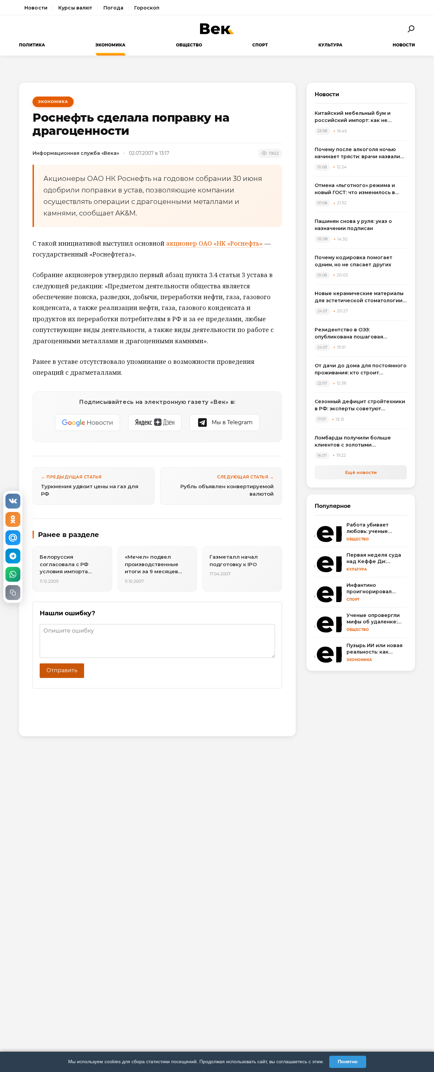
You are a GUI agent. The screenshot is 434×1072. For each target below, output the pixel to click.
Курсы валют (75, 8)
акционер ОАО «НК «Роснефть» (214, 243)
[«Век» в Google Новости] (87, 422)
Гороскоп (146, 8)
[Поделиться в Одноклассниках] (12, 519)
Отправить (61, 670)
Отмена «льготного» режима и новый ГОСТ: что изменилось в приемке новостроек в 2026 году (359, 189)
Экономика (110, 44)
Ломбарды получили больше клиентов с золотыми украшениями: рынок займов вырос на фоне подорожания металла (353, 442)
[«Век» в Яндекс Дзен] (154, 422)
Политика (32, 44)
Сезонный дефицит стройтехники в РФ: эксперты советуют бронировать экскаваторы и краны (360, 405)
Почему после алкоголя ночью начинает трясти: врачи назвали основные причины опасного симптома (357, 153)
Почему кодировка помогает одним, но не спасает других (353, 261)
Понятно (348, 1061)
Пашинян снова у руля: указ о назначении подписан (353, 224)
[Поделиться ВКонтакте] (12, 501)
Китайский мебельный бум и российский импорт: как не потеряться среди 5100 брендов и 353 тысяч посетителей (360, 117)
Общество (189, 44)
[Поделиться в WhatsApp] (12, 574)
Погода (113, 8)
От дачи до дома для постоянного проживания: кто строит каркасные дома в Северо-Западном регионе (361, 369)
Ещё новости (361, 472)
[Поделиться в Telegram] (12, 556)
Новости (35, 8)
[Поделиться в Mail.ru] (12, 537)
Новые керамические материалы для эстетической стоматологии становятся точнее (359, 297)
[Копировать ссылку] (12, 592)
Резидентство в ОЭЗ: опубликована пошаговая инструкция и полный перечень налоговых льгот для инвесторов (359, 334)
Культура (330, 44)
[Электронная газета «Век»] (217, 28)
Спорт (260, 44)
